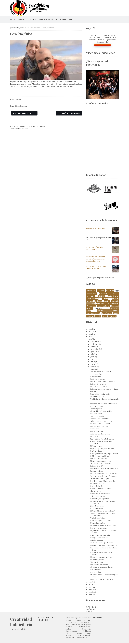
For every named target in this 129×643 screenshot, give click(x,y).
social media (96, 316)
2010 (90, 584)
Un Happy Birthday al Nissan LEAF (103, 525)
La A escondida (95, 572)
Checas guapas (95, 491)
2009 (90, 587)
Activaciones (61, 19)
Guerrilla (115, 301)
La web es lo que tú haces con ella (102, 481)
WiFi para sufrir (96, 414)
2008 (90, 589)
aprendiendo (91, 294)
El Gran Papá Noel (97, 560)
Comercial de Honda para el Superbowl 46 (100, 373)
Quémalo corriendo (97, 506)
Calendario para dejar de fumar (101, 543)
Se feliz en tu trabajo (97, 496)
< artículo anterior (22, 113)
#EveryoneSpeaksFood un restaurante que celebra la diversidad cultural (95, 259)
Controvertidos (92, 298)
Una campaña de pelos (98, 386)
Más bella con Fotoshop (98, 518)
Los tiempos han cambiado (100, 535)
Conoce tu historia (97, 416)
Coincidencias (113, 296)
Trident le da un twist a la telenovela (103, 404)
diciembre (94, 341)
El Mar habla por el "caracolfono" (102, 511)
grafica (106, 301)
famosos (90, 301)
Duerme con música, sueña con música (104, 468)
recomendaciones (93, 313)
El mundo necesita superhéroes (101, 567)
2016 (90, 329)
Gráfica (33, 19)
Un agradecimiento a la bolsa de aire (103, 473)
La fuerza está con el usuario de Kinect (104, 389)
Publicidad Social (46, 19)
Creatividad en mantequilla (100, 478)
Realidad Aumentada (108, 310)
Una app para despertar (99, 426)
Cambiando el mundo (108, 294)
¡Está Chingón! (91, 611)
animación (110, 290)
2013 (90, 336)
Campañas (90, 296)
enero (93, 369)
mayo (92, 359)
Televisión (22, 19)
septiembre (95, 349)
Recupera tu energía (97, 379)
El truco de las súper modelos (101, 557)
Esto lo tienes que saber (98, 528)
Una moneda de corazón (99, 565)
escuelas (115, 298)
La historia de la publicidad (100, 456)
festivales (98, 301)
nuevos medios (113, 303)
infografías (91, 303)
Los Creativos (74, 19)
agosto (93, 351)
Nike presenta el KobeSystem (100, 463)
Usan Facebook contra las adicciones (103, 545)
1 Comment (36, 28)
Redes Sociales (106, 313)
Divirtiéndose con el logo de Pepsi (102, 381)
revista (115, 313)
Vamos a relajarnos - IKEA (95, 228)
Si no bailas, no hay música (99, 499)
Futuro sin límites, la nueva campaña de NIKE (96, 267)
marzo (93, 364)
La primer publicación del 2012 (101, 579)
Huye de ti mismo (96, 471)
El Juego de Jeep (96, 446)
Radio (89, 310)
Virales (113, 316)
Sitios (44, 28)
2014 (90, 334)
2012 (90, 339)
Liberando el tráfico (97, 523)
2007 (90, 592)
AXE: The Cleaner (96, 431)
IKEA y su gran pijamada (99, 538)
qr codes (114, 308)
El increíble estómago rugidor (101, 411)
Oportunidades (103, 306)
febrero (93, 367)
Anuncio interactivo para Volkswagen (103, 476)
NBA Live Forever (96, 562)
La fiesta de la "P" (96, 466)
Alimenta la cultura (97, 396)
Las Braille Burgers (97, 451)
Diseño (105, 298)
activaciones (91, 290)
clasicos (101, 296)
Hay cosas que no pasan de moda (102, 448)
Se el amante (94, 391)
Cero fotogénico (96, 409)
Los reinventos (95, 376)
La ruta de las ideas (97, 486)
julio (92, 354)
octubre (93, 346)
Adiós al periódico (96, 508)
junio (92, 357)
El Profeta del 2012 (97, 484)
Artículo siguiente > (71, 113)
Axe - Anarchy (95, 570)
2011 (90, 582)
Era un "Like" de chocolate (99, 459)
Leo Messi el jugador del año (100, 520)
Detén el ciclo (95, 436)
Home (12, 19)
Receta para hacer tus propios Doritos (104, 453)
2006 (90, 594)
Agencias (101, 290)
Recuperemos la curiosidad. (100, 494)
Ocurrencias (91, 306)
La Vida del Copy (92, 607)
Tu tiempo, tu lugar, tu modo (100, 489)
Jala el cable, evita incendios (100, 394)
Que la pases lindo (92, 609)
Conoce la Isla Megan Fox (99, 419)
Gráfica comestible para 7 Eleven (102, 421)
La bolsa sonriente (97, 540)
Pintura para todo (96, 406)
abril (92, 362)
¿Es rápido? (94, 429)
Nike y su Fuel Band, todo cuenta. (102, 439)
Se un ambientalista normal (100, 434)
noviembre (94, 344)
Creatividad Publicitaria (21, 621)
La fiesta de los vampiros (99, 384)
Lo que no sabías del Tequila (100, 424)
